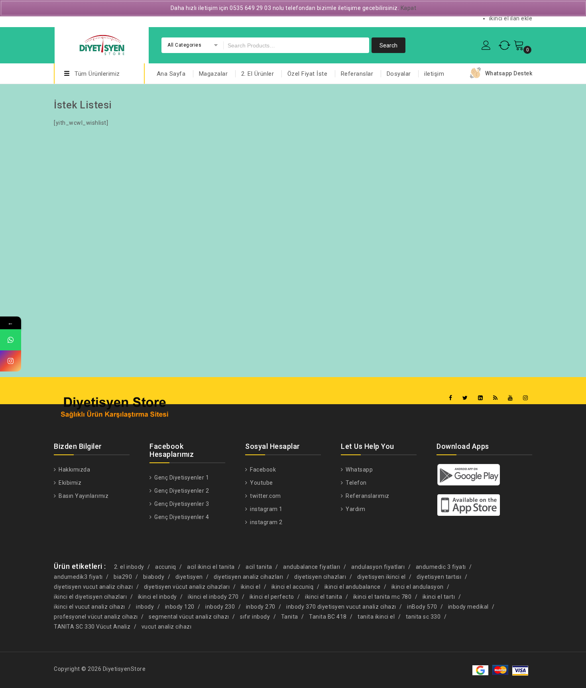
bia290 (123, 577)
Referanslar (357, 73)
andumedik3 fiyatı (78, 577)
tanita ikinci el (376, 616)
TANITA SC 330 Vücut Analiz (92, 626)
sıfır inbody (255, 616)
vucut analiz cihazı (167, 626)
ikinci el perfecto (272, 597)
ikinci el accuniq (292, 587)
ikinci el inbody (157, 597)
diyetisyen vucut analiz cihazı (93, 587)
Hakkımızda (73, 469)
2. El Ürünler (257, 73)
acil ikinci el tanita (211, 567)
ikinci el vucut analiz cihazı (89, 606)
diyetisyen (189, 577)
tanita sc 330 (423, 616)
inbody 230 (220, 606)
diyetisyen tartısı (439, 577)
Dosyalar (399, 73)
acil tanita (259, 567)
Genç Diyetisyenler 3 (181, 504)
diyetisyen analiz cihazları (248, 577)
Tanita (289, 616)
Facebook (262, 469)
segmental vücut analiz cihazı (189, 616)
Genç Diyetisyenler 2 (181, 490)
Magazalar (213, 73)
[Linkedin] (481, 398)
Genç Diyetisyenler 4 (181, 517)
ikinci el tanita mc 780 (382, 597)
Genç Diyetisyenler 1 (181, 477)
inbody (145, 606)
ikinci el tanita (323, 597)
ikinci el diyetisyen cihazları (90, 597)
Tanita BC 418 (328, 616)
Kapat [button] (409, 8)
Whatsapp (358, 469)
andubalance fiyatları (311, 567)
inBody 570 (422, 606)
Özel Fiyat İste (307, 73)
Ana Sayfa (171, 73)
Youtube (261, 483)
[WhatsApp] (10, 339)
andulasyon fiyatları (378, 567)
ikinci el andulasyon (417, 587)
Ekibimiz (69, 483)
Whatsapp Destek (509, 73)
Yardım (354, 509)
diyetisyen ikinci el (381, 577)
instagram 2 (266, 522)
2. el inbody (129, 567)
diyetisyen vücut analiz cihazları (187, 587)
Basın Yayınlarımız (82, 496)
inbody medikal (468, 606)
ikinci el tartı (439, 597)
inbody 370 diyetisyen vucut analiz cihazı (341, 606)
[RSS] (495, 398)
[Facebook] (450, 398)
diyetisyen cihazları (320, 577)
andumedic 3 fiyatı (441, 567)
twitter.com (265, 496)
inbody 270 (260, 606)
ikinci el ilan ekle (511, 18)
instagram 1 (266, 509)
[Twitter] (465, 398)
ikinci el (251, 587)
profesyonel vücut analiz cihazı (96, 616)
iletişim (434, 73)
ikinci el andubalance (352, 587)
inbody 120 (180, 606)
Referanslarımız (366, 496)
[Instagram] (526, 398)
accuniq (165, 567)
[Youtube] (510, 398)
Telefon (355, 483)
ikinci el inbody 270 (213, 597)
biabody (154, 577)
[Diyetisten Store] (102, 44)
